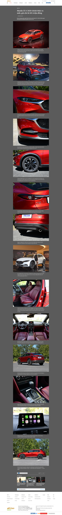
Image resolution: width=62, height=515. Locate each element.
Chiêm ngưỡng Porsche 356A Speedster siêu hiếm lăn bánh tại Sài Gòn (31, 485)
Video (39, 2)
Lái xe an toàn (30, 500)
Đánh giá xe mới (24, 496)
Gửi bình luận (42, 489)
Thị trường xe (16, 2)
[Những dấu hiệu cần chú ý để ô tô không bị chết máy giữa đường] (40, 479)
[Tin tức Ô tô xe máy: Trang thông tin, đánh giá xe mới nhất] (9, 1)
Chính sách (8, 496)
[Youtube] (38, 513)
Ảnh (42, 2)
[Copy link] (44, 473)
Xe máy (16, 500)
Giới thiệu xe (49, 498)
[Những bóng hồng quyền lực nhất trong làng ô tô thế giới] (21, 479)
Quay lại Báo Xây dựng (52, 513)
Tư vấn (48, 500)
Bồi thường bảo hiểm (37, 498)
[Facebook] (36, 513)
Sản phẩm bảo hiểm (37, 496)
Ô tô (53, 496)
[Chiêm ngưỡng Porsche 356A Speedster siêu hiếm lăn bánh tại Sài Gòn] (31, 479)
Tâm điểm (8, 502)
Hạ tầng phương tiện (10, 498)
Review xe (48, 496)
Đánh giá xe (21, 2)
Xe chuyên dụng (17, 498)
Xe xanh (35, 2)
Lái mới (26, 2)
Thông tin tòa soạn (44, 513)
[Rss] (39, 513)
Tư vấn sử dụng (30, 496)
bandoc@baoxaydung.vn (41, 510)
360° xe (11, 2)
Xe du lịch (16, 496)
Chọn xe (29, 498)
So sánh (23, 498)
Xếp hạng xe (23, 500)
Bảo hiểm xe (30, 2)
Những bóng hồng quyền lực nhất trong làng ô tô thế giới (21, 484)
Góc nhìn (8, 500)
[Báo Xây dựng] (48, 3)
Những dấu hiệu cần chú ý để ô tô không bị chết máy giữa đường (40, 484)
